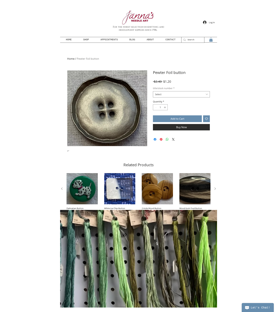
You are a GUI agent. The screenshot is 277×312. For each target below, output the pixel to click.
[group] (138, 199)
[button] (211, 39)
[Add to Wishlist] (206, 118)
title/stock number (164, 88)
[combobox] (181, 94)
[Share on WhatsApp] (167, 139)
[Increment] (165, 107)
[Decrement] (155, 107)
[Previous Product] (62, 189)
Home (71, 58)
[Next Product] (215, 189)
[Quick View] (82, 188)
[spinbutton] (160, 107)
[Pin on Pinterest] (161, 139)
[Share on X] (173, 139)
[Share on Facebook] (155, 139)
